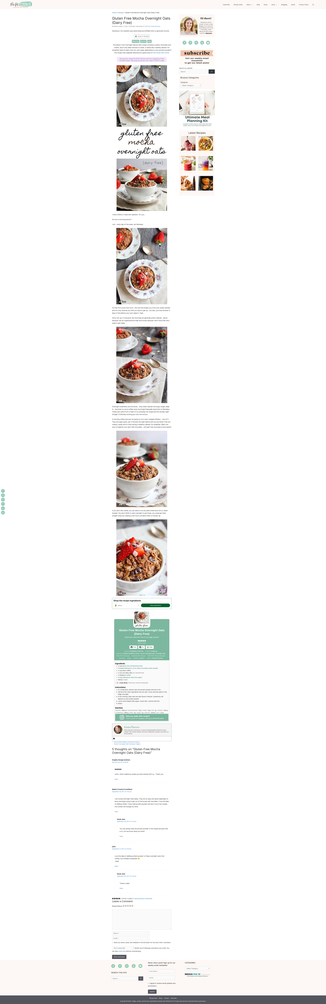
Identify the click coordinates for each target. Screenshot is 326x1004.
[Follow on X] (202, 43)
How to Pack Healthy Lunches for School (126, 742)
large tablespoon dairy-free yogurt (130, 677)
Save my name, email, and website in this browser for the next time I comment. (142, 942)
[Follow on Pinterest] (190, 43)
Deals (293, 5)
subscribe (121, 951)
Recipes (121, 12)
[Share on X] (3, 495)
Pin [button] (142, 647)
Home (114, 12)
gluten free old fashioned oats (132, 666)
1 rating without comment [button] (142, 898)
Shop (273, 5)
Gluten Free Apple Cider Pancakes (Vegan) (127, 744)
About (248, 5)
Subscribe (226, 5)
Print (134, 647)
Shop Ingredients (155, 605)
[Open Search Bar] (313, 4)
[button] (138, 641)
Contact (166, 998)
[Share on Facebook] (3, 491)
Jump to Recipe (143, 36)
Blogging (284, 5)
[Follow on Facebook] (184, 43)
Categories (184, 82)
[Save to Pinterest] (3, 504)
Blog (258, 5)
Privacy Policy (303, 5)
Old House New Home (161, 53)
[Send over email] (3, 513)
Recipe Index (238, 5)
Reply (116, 779)
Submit (152, 992)
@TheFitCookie (158, 718)
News (266, 5)
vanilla (128, 675)
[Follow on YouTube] (208, 43)
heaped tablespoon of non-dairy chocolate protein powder (138, 668)
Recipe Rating (117, 906)
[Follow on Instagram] (196, 43)
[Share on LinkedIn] (3, 508)
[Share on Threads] (3, 500)
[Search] (212, 71)
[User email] (114, 739)
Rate (151, 647)
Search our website (185, 68)
